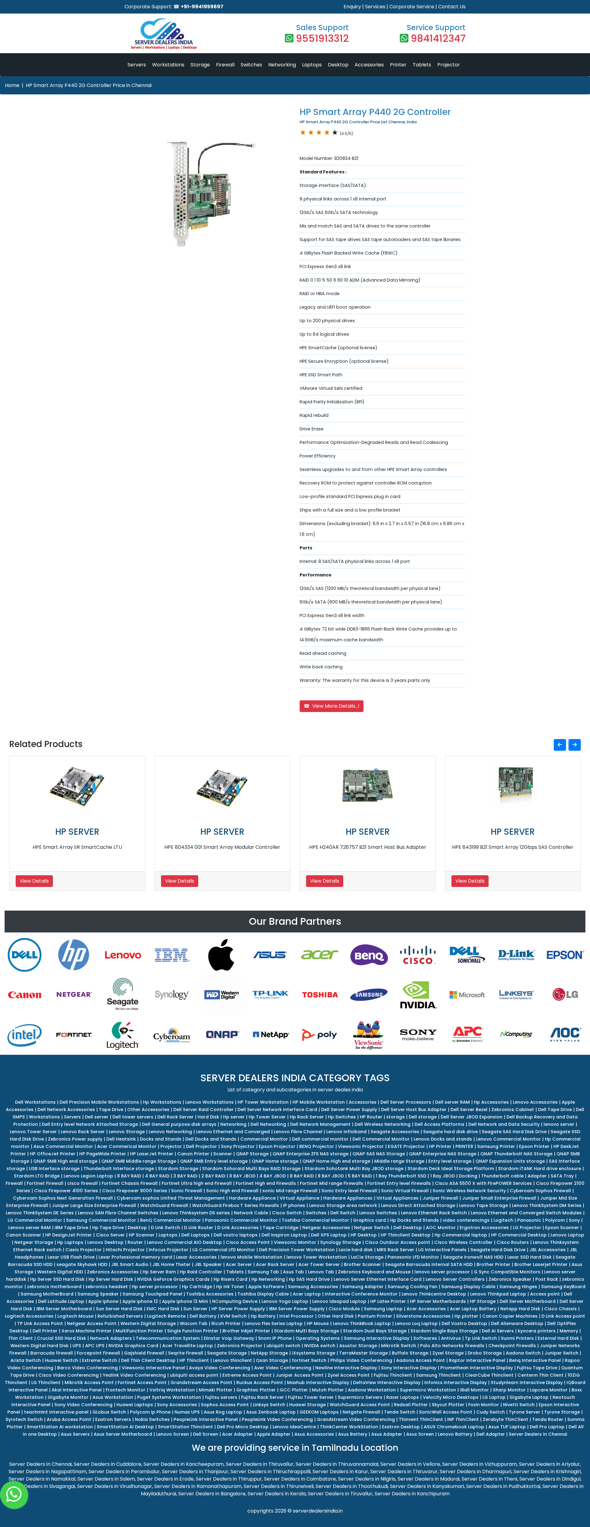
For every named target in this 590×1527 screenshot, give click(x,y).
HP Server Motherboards (438, 1301)
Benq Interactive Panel (535, 1360)
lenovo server (559, 1124)
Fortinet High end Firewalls (266, 1183)
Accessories (369, 64)
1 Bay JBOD (442, 1176)
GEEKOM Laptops (319, 1412)
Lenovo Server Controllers (455, 1279)
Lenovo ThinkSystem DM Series (546, 1205)
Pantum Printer (375, 1316)
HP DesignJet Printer (68, 1235)
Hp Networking (268, 1279)
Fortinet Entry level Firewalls (399, 1183)
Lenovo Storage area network (343, 1205)
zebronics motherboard (54, 1287)
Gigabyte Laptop (529, 1397)
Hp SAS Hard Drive (309, 1279)
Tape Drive (111, 1109)
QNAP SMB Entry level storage (214, 1161)
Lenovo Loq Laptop (416, 1323)
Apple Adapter (273, 1434)
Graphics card (369, 1220)
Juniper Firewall (440, 1198)
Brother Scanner (362, 1264)
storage (395, 1117)
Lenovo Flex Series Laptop (274, 1323)
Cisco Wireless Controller (463, 1242)
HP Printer (440, 1146)
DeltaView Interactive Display (386, 1382)
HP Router (371, 1117)
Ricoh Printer (226, 1323)
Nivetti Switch (519, 1405)
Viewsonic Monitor (295, 1242)
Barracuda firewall (51, 1353)
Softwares (425, 1338)
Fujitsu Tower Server (311, 1397)
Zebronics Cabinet (512, 1109)
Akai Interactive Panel (77, 1390)
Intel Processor (296, 1316)
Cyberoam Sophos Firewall (540, 1191)
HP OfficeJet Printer (52, 1154)
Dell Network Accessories (66, 1109)
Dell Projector (201, 1146)
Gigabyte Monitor (68, 1397)
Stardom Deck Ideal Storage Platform (450, 1168)
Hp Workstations (162, 1102)
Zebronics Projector (239, 1346)
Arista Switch (25, 1360)
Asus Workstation (112, 1397)
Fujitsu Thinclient (393, 1375)
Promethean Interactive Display (476, 1368)
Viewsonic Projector (361, 1146)
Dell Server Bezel (468, 1109)
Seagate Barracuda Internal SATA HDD (429, 1264)
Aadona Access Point (420, 1360)
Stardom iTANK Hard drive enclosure (539, 1168)
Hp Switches (342, 1117)
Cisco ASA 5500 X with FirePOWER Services (483, 1183)
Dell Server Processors (405, 1102)
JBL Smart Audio (129, 1264)
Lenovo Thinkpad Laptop (498, 1294)
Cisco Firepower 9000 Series (134, 1191)
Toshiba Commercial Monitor (315, 1220)
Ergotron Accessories (484, 1227)
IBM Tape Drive (71, 1227)
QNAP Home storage (275, 1161)
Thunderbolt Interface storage (119, 1168)
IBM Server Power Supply (296, 1309)
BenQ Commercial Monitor (170, 1220)
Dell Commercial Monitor (381, 1139)
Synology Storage (340, 1242)
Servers (137, 64)
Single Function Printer (192, 1331)
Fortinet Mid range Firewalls (331, 1183)
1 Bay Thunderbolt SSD (401, 1176)
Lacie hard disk (356, 1250)
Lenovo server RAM (29, 1227)
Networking (282, 64)
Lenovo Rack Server (83, 1132)
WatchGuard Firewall (164, 1205)
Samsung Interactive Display (376, 1338)
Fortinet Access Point (142, 1382)
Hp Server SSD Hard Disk (57, 1279)
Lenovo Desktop (105, 1242)
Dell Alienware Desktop (517, 1323)
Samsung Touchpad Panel (152, 1294)
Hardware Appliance (252, 1198)
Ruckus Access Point (259, 1382)
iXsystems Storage (313, 1353)
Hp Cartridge (197, 1287)
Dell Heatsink (121, 1139)
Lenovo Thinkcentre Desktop (434, 1294)
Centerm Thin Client (540, 1375)
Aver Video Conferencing (282, 1368)
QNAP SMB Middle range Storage (138, 1161)
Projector (448, 64)
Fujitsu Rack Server (262, 1397)
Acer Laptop (307, 1294)
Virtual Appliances (397, 1198)
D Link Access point (563, 1316)
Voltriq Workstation (172, 1390)
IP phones (294, 1205)
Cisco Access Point (248, 1242)
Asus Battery (352, 1434)
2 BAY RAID (213, 1176)
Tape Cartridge (280, 1227)
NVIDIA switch (319, 1346)
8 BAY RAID (129, 1176)
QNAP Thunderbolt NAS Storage (516, 1154)
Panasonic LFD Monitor (413, 1257)
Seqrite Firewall (185, 1353)
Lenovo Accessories (535, 1102)
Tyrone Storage (562, 1412)
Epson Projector (277, 1146)
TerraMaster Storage (363, 1353)
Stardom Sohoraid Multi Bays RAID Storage (251, 1168)
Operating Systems (318, 1338)
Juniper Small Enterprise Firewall (499, 1198)
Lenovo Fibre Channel (298, 1132)
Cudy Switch (490, 1412)
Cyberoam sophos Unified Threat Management (171, 1198)
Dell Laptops (195, 1235)
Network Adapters (111, 1338)
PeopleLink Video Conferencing (277, 1419)
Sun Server (195, 1309)
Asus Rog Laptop (223, 1412)
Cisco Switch (287, 1213)
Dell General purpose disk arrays (179, 1124)
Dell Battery (203, 1316)
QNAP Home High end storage (336, 1161)
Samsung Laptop (383, 1309)
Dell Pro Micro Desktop (243, 1427)
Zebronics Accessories (113, 1272)
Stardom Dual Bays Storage (375, 1331)
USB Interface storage (54, 1168)
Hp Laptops (70, 1242)
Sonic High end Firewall (232, 1191)
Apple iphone (103, 1301)
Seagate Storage (227, 1353)
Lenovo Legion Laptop (88, 1176)
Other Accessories (148, 1109)
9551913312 (322, 38)
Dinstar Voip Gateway (229, 1338)
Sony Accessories (177, 1405)
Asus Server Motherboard (123, 1434)
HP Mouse (318, 1323)
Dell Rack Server (175, 1117)
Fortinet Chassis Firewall (130, 1183)
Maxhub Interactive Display (318, 1382)
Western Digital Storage (148, 1323)
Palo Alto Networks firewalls (452, 1346)
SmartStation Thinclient (185, 1427)
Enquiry (352, 6)
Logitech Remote (166, 1316)
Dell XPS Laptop (329, 1235)
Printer (398, 64)
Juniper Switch (561, 1353)
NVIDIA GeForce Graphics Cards (173, 1279)
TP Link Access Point (40, 1323)
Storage (200, 64)
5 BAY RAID (360, 1176)
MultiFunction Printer (139, 1331)
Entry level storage (449, 1161)
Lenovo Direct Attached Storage (418, 1205)
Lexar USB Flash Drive (71, 1257)
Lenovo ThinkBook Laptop (362, 1323)
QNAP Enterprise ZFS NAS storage (310, 1154)
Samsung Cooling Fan (412, 1287)
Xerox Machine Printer (86, 1331)
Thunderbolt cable (502, 1176)
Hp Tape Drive (108, 1227)
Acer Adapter (237, 1434)
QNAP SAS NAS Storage (378, 1154)
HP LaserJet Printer (151, 1154)
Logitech (503, 1220)
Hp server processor (155, 1287)
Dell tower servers (132, 1117)
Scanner (222, 1154)
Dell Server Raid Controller (203, 1109)
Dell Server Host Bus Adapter (413, 1109)
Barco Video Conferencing (87, 1368)
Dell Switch (342, 1213)
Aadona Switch (523, 1353)
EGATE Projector (406, 1146)
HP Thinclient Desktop (406, 1235)
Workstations (168, 64)
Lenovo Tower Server (33, 1132)
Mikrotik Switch (398, 1346)
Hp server (234, 1117)
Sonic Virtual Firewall (405, 1191)
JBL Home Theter (171, 1264)
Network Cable (251, 1213)
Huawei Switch (61, 1360)
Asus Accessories (314, 1434)
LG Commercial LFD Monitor (223, 1250)
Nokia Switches (152, 1419)
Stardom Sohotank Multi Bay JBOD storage (354, 1168)
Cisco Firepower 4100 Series (66, 1191)
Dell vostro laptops (236, 1235)
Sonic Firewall (186, 1191)
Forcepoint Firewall (98, 1353)
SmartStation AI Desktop (125, 1427)
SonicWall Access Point (445, 1412)
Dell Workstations (35, 1102)
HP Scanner (142, 1235)
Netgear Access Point (91, 1323)
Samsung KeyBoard (563, 1287)
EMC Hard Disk (163, 1309)
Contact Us (452, 6)
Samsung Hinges (518, 1287)
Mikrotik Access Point (89, 1382)
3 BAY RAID (185, 1176)
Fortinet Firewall (45, 1183)
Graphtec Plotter (256, 1390)
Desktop (338, 64)
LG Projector (527, 1227)
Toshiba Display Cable (263, 1294)
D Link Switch (165, 1227)
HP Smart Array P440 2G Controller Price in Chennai (88, 85)
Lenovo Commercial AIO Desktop (184, 1242)
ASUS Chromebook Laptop (454, 1427)
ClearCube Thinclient (489, 1375)
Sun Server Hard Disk (119, 1309)
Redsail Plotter (411, 1405)
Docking (468, 1176)
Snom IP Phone (275, 1338)
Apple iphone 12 (140, 1301)
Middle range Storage (399, 1161)
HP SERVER (77, 832)
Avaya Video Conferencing (219, 1368)
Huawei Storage (307, 1405)
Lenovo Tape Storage (483, 1205)
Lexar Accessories (196, 1257)
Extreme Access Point (247, 1375)
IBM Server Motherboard (64, 1309)
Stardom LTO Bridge (37, 1176)
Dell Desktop (407, 1227)
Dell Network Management (320, 1124)
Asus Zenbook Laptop (271, 1412)
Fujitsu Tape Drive (537, 1368)
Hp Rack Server (307, 1117)
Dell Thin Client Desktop (148, 1360)
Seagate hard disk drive (450, 1132)
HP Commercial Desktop (519, 1235)
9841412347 (438, 38)
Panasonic (529, 1220)
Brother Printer (493, 1264)
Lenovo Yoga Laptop (285, 1301)
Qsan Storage (272, 1360)
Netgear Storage (33, 1242)
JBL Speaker (208, 1264)
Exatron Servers (113, 1419)
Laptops (312, 64)
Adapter (537, 1176)
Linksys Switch (269, 1405)
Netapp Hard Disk (520, 1309)
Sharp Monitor (509, 1390)
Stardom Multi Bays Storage (306, 1331)
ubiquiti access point (194, 1375)
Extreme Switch (99, 1360)
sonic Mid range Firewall (289, 1191)
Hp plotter (466, 1316)
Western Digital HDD (60, 1272)
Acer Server (239, 1264)
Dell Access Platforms (439, 1124)
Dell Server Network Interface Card (277, 1109)
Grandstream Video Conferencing (356, 1419)
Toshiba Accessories (210, 1294)
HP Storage (483, 1301)
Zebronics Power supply (75, 1139)
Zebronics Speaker (510, 1279)
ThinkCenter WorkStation (349, 1427)
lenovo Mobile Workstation (251, 1257)
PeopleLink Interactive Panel (206, 1419)
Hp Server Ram (159, 1272)
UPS (77, 1346)
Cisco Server (110, 1235)
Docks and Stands (160, 1139)
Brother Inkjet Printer (246, 1331)
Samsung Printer (496, 1146)
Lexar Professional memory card (135, 1257)
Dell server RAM (452, 1102)
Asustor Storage (358, 1346)
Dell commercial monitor (320, 1139)
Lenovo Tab (321, 1272)
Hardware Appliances (347, 1198)
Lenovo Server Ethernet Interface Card (378, 1279)
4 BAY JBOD (272, 1176)
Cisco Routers (513, 1242)
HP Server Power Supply (238, 1309)
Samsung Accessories (313, 1287)
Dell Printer (45, 1331)
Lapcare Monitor (549, 1390)
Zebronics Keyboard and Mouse (374, 1272)
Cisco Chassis (560, 1309)
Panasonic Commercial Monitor (241, 1220)
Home (12, 85)
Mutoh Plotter (328, 1390)
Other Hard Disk (336, 1316)
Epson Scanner (562, 1227)
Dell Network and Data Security (504, 1124)
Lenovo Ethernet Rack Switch (434, 1213)
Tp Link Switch (481, 1338)
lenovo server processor (442, 1272)
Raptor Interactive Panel (477, 1360)
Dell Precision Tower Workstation (297, 1250)
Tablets (422, 64)
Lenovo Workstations (209, 1102)
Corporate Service (411, 6)
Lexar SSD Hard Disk (529, 1257)
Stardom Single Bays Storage (444, 1331)
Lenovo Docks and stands (443, 1139)
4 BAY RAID (157, 1176)
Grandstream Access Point (201, 1382)
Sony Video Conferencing (83, 1405)
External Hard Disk (558, 1338)
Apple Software (266, 1287)
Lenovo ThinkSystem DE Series (40, 1213)
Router (135, 1242)
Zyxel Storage (448, 1353)
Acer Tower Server (319, 1264)
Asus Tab (293, 1272)
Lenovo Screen (172, 1434)
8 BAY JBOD (242, 1176)
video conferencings (466, 1220)
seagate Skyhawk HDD (82, 1264)
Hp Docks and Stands (414, 1220)
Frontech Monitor (125, 1390)
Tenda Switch (399, 1412)
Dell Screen (205, 1434)
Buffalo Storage (410, 1353)
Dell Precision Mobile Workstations (99, 1102)
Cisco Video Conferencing (68, 1375)
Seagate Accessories (395, 1132)
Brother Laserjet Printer (541, 1264)
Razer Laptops (402, 1397)
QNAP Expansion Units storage (510, 1161)
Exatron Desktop (401, 1427)
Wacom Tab (193, 1323)
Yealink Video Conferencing (134, 1375)
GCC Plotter (294, 1390)
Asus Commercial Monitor (63, 1146)
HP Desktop (364, 1235)
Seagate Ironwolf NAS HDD (473, 1257)
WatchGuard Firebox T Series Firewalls (235, 1205)
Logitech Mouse (75, 1316)
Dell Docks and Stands (210, 1139)
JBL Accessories (547, 1250)
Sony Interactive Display (408, 1368)
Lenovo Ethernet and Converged (233, 1132)
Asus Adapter (386, 1434)
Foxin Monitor (483, 1405)
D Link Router (198, 1227)
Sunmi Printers (517, 1338)
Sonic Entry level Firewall (349, 1191)
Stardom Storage (178, 1168)
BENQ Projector (316, 1146)
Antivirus (451, 1338)
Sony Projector (238, 1146)
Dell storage (423, 1117)
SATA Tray (562, 1176)
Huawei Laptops (134, 1405)
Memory (569, 1331)
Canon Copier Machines (509, 1316)
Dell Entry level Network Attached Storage (90, 1124)
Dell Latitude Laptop (61, 1301)
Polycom (555, 1220)
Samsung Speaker (98, 1294)
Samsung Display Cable (468, 1287)
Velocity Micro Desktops (450, 1397)
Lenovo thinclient (232, 1360)
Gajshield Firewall (144, 1353)
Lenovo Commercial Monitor (508, 1139)
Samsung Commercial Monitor (101, 1220)
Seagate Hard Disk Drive (497, 1250)
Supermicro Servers (360, 1397)
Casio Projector (83, 1250)
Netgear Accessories (326, 1227)
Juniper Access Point (300, 1375)
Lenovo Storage (127, 1132)
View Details (34, 880)
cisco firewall (82, 1183)
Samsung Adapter (363, 1287)
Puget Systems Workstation (169, 1397)
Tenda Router (547, 1419)
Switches (251, 64)
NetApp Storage (269, 1353)
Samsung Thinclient (438, 1375)
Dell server (96, 1117)
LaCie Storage (367, 1257)
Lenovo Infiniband (346, 1132)
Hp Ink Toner (230, 1287)
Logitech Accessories (29, 1316)
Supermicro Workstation (428, 1390)
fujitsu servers (221, 1397)
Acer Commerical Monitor (126, 1146)
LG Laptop (493, 1397)
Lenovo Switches (378, 1213)
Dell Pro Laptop (547, 1427)
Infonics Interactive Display (455, 1382)
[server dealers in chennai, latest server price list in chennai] (163, 33)
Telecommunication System (168, 1338)
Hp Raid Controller (201, 1272)
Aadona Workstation (372, 1390)
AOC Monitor (441, 1227)
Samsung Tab (263, 1272)
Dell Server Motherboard (528, 1301)
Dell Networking (268, 1124)
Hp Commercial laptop (461, 1235)
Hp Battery (263, 1316)
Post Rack (546, 1279)
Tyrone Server (524, 1412)
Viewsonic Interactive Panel (153, 1368)
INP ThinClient (463, 1419)
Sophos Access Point (225, 1405)
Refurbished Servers (120, 1316)
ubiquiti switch (283, 1346)
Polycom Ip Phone (150, 1412)
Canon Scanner (23, 1235)
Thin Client (20, 1338)
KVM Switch (233, 1316)
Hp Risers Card (230, 1279)
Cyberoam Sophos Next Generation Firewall (63, 1198)
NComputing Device (235, 1301)
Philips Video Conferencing (361, 1360)
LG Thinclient (46, 1382)
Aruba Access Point (69, 1419)
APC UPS (94, 1346)
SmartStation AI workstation (60, 1427)
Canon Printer (193, 1154)
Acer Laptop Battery (473, 1309)
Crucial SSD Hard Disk (61, 1338)
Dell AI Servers (498, 1331)
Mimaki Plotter (215, 1390)
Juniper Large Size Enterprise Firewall (94, 1205)
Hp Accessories (491, 1102)
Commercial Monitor (264, 1139)
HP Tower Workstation (263, 1102)
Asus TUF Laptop (507, 1427)
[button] (560, 745)
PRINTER (464, 1146)
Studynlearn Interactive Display (527, 1382)
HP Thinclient (194, 1360)
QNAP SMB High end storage (65, 1161)
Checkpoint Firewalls (512, 1346)
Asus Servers (75, 1434)
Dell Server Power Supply (349, 1109)
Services (375, 6)
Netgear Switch (371, 1227)
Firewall (225, 64)
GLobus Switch (109, 1412)
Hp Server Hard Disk (110, 1279)
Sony (574, 1220)
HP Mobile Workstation (319, 1102)
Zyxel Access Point (349, 1375)
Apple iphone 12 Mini (185, 1301)
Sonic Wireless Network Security (469, 1191)
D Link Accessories (238, 1227)
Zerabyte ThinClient (505, 1419)
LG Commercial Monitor (35, 1220)
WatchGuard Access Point (360, 1405)
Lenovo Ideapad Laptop (339, 1301)
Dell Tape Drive (555, 1109)
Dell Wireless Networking (383, 1124)
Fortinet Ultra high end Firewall (197, 1183)
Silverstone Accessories (423, 1316)
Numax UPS (187, 1412)
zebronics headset (106, 1287)
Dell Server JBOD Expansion (471, 1117)
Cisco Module (344, 1309)
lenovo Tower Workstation (316, 1257)
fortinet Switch (309, 1360)
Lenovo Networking (170, 1132)
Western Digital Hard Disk (39, 1346)
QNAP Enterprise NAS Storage (442, 1154)
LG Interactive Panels (442, 1250)
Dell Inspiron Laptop (284, 1235)
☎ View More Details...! (332, 706)
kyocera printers (537, 1331)
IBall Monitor (474, 1390)
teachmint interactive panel (56, 1412)
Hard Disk (208, 1117)
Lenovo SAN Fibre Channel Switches (118, 1213)
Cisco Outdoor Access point (397, 1242)
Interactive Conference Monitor (361, 1294)
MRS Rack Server (395, 1250)
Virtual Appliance (299, 1198)
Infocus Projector (168, 1250)
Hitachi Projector (125, 1250)
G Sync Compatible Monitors (507, 1272)
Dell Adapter (490, 1434)
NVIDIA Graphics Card (133, 1346)
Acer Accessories (426, 1309)
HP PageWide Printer (102, 1154)
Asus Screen (420, 1434)
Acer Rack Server (275, 1264)
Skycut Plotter (448, 1405)
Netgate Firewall (361, 1412)
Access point (545, 1294)
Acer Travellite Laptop (187, 1346)
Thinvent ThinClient (421, 1419)
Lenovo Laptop (567, 1235)
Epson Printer (534, 1146)
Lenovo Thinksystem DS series (196, 1213)
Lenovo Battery (455, 1434)
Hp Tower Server (267, 1117)
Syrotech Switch (24, 1419)
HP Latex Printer (388, 1301)
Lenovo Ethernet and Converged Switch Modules (526, 1213)
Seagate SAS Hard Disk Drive (514, 1132)
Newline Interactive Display (346, 1368)
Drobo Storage (485, 1353)
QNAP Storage (252, 1154)
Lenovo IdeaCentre (294, 1427)
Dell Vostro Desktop (464, 1323)
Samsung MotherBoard (47, 1294)
